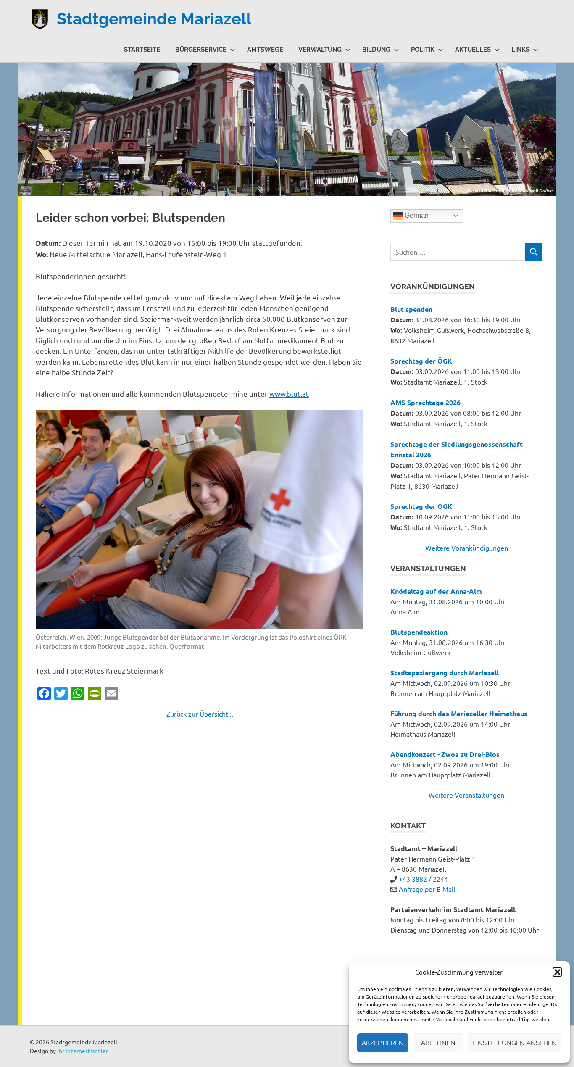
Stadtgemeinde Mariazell (154, 18)
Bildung (376, 49)
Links (520, 49)
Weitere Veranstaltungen (466, 794)
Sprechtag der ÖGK (421, 360)
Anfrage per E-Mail (427, 889)
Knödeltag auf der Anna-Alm (436, 591)
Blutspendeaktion (419, 631)
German (416, 215)
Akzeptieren (383, 1043)
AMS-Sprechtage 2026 (425, 402)
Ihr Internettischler (82, 1050)
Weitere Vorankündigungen (466, 547)
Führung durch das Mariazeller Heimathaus (458, 713)
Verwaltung (320, 49)
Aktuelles (473, 49)
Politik (422, 49)
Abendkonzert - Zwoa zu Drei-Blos (445, 754)
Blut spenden (411, 309)
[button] (557, 972)
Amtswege (265, 49)
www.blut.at (289, 393)
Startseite (142, 49)
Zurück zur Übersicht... (199, 713)
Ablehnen (438, 1043)
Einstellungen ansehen (514, 1043)
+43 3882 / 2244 (423, 879)
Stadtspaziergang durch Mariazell (444, 672)
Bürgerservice (200, 49)
